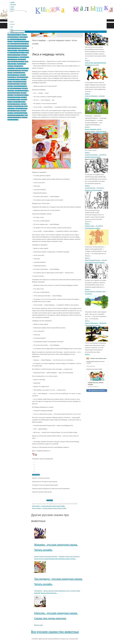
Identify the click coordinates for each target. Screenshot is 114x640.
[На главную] (46, 24)
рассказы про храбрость (17, 52)
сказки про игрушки (19, 81)
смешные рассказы (20, 113)
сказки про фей (18, 106)
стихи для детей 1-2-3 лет (15, 115)
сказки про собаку (19, 102)
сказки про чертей (21, 108)
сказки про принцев (13, 97)
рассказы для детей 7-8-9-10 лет (18, 46)
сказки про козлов (13, 84)
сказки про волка (19, 72)
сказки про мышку (13, 93)
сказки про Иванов (22, 68)
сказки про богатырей (14, 70)
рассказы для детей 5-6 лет (19, 44)
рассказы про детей (14, 48)
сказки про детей (13, 75)
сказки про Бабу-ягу (17, 61)
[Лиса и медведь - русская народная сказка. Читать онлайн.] (44, 36)
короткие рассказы (14, 35)
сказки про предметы (21, 95)
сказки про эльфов (13, 110)
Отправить (49, 500)
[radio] (58, 462)
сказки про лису (15, 88)
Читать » (87, 60)
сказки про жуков (22, 77)
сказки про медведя (22, 90)
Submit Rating (36, 474)
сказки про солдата (13, 104)
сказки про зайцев (13, 79)
